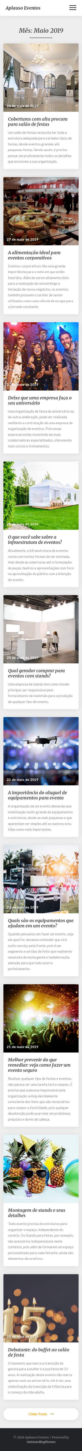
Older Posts (38, 1414)
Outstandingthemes (41, 1442)
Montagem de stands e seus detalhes (36, 1212)
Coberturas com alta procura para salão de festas (38, 121)
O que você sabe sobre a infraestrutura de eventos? (35, 539)
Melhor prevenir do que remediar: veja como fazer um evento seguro (39, 1065)
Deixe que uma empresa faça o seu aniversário (40, 400)
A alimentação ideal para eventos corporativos (34, 255)
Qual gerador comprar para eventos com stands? (36, 673)
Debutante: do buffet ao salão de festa (38, 1352)
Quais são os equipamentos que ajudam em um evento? (41, 923)
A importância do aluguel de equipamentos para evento (37, 795)
